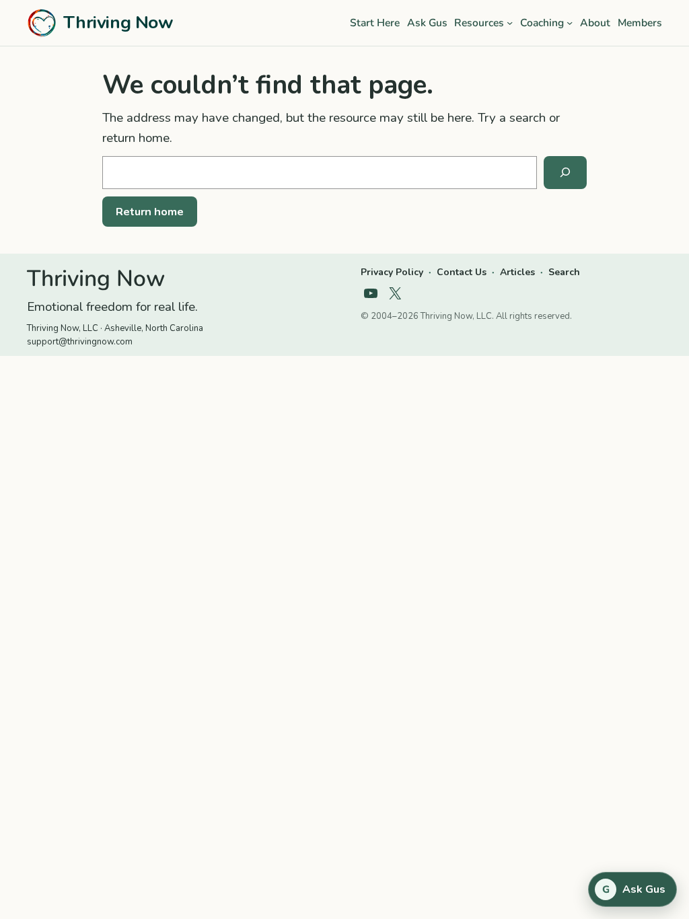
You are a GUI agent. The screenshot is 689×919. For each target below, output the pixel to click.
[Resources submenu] (510, 23)
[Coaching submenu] (570, 23)
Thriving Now (118, 22)
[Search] (565, 173)
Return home (150, 211)
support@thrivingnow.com (80, 342)
